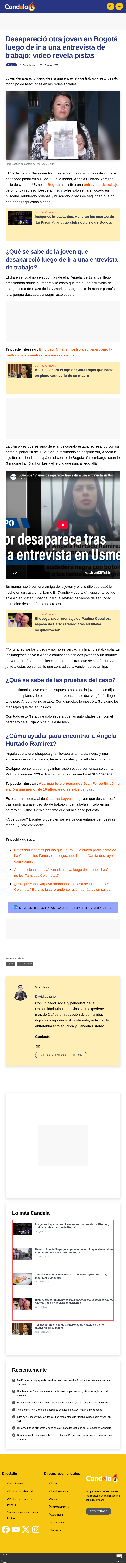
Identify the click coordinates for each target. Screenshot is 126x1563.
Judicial (10, 964)
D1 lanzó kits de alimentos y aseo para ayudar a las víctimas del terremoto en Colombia (64, 1427)
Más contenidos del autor (61, 1055)
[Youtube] (16, 1529)
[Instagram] (36, 1529)
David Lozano (29, 65)
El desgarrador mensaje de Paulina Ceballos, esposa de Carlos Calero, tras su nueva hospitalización (73, 624)
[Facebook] (6, 1529)
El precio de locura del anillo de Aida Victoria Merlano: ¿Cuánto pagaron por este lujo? (62, 1402)
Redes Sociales (25, 964)
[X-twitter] (26, 1529)
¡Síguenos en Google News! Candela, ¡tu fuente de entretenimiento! (65, 908)
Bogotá (11, 65)
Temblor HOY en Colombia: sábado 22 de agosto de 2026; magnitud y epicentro (59, 1409)
